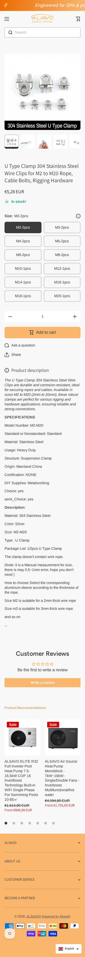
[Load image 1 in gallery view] (12, 142)
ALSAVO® (34, 916)
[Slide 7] (53, 823)
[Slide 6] (45, 823)
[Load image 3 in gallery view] (44, 142)
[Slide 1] (6, 823)
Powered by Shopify (56, 916)
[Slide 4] (29, 823)
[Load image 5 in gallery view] (77, 142)
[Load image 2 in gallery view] (28, 142)
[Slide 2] (13, 823)
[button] (78, 19)
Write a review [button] (42, 683)
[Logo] (42, 19)
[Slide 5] (37, 823)
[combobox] (42, 32)
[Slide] (78, 216)
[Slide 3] (21, 823)
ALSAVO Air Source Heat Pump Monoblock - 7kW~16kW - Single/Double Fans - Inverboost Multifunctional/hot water (62, 778)
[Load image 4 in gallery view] (60, 142)
